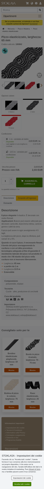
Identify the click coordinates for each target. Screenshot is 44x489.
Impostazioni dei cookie (22, 478)
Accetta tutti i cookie (22, 484)
